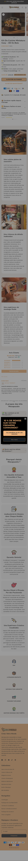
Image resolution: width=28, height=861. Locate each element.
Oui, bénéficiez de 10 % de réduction (14, 433)
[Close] (25, 419)
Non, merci (14, 439)
